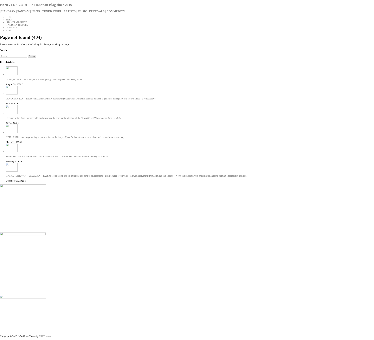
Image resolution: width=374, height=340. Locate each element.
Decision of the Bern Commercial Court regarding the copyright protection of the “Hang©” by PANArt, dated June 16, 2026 (63, 118)
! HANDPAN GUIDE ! (17, 22)
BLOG (9, 17)
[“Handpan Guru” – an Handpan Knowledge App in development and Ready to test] (12, 74)
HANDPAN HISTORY (17, 25)
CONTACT (11, 27)
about (8, 30)
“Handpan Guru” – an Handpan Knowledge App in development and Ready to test (44, 79)
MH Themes (45, 336)
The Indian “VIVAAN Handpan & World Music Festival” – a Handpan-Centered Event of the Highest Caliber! (57, 156)
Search (9, 19)
